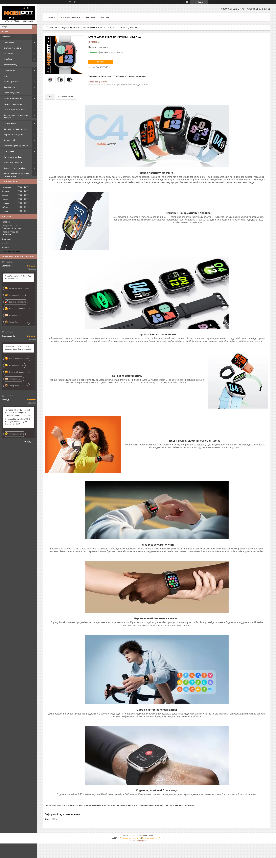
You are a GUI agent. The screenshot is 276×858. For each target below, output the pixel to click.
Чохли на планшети (13, 162)
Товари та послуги (58, 27)
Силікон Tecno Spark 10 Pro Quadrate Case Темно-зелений (18, 347)
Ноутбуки (8, 59)
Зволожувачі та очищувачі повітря (16, 116)
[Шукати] (34, 26)
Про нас (105, 17)
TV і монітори (10, 70)
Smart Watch (9, 87)
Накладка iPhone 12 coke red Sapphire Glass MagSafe (17, 411)
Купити (100, 61)
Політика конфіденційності (153, 838)
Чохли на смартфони (13, 157)
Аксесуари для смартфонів (16, 145)
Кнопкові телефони (12, 48)
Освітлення (9, 151)
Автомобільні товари (13, 104)
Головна (50, 17)
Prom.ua (151, 836)
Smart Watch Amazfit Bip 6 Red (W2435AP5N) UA (18, 277)
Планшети (8, 53)
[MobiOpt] (18, 13)
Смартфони (9, 42)
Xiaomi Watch (89, 27)
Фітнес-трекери (11, 81)
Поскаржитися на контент (130, 838)
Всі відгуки (28, 441)
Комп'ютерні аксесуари (14, 109)
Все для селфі (10, 140)
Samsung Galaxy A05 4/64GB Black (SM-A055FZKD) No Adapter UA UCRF (17, 421)
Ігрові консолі (10, 123)
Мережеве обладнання (14, 134)
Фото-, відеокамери (13, 98)
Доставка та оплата (70, 17)
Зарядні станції (10, 64)
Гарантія (90, 17)
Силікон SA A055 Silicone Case (18, 416)
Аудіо (6, 76)
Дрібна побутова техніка (15, 129)
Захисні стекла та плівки (15, 168)
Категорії (6, 36)
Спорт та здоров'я (12, 92)
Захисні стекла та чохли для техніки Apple (16, 175)
